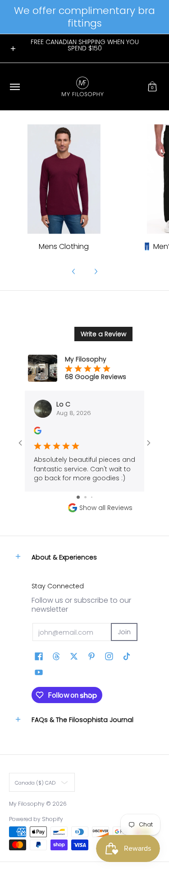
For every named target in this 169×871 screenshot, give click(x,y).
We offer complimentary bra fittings (84, 17)
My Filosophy (27, 804)
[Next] (95, 271)
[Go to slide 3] (91, 497)
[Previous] (74, 271)
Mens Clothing (64, 246)
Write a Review (103, 333)
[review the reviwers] (37, 432)
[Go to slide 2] (85, 497)
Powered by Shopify (36, 819)
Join (124, 631)
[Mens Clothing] (64, 179)
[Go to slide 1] (78, 497)
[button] (152, 86)
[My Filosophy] (82, 87)
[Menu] (14, 86)
